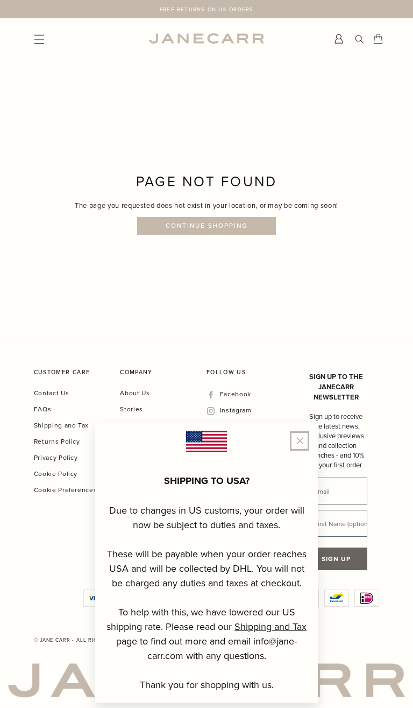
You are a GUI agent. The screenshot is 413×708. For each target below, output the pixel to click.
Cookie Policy (55, 473)
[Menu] (91, 38)
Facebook (235, 394)
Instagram (235, 410)
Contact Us (51, 392)
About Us (134, 392)
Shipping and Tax (61, 425)
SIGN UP (336, 558)
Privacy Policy (56, 457)
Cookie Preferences (65, 489)
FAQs (43, 408)
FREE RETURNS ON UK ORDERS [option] (206, 9)
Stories (131, 408)
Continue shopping (207, 225)
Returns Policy (57, 441)
